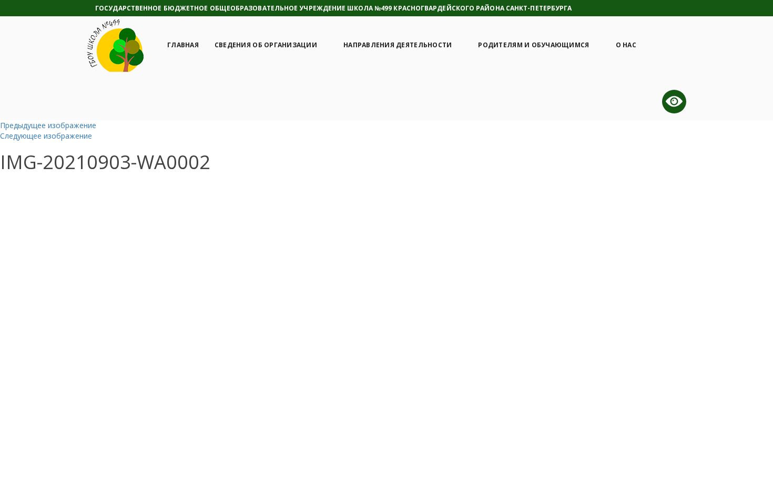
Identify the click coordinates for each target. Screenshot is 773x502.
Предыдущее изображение (48, 125)
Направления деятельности (397, 44)
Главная (183, 44)
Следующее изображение (46, 136)
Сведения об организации (266, 44)
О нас (626, 44)
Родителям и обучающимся (533, 44)
